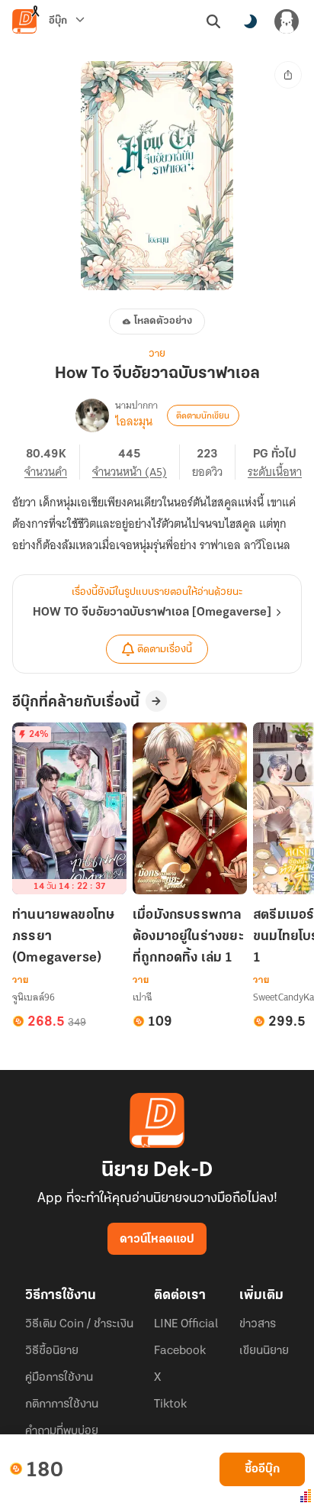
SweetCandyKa (283, 997)
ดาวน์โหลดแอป (157, 1239)
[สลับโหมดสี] (250, 21)
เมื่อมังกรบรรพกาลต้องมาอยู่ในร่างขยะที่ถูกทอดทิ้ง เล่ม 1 (188, 937)
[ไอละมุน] (92, 415)
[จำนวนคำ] (52, 462)
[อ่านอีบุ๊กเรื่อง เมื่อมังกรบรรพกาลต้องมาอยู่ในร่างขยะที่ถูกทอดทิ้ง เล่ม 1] (190, 808)
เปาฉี (142, 997)
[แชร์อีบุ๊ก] (288, 75)
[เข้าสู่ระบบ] (286, 21)
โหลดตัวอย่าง (163, 321)
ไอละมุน (133, 422)
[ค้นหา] (213, 21)
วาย (157, 354)
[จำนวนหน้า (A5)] (136, 462)
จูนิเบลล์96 (33, 997)
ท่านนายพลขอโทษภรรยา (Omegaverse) (63, 937)
